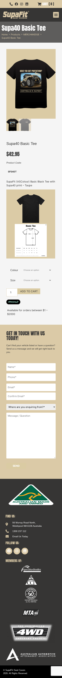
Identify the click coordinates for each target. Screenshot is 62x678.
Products (15, 34)
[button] (56, 15)
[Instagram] (17, 551)
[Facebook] (9, 551)
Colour (14, 270)
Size (12, 280)
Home (5, 34)
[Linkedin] (24, 551)
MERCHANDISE (31, 34)
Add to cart (29, 291)
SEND (16, 465)
